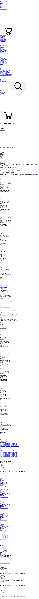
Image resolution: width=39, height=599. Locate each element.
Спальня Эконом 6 (3, 520)
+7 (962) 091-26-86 (3, 9)
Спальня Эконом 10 (3, 490)
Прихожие (2, 47)
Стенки (1, 57)
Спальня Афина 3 (3, 479)
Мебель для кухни (5, 535)
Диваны (1, 37)
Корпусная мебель (5, 532)
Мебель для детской (5, 534)
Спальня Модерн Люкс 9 (4, 501)
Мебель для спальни (5, 537)
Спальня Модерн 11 (3, 512)
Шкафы (1, 48)
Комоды (1, 52)
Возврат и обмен (5, 541)
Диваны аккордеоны (4, 40)
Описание (4, 149)
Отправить (2, 567)
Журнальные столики (4, 46)
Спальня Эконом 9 (3, 523)
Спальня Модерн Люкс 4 (4, 494)
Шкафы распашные (3, 50)
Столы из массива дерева (4, 80)
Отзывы (1, 3)
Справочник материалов (4, 90)
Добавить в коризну (3, 129)
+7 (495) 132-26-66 (3, 8)
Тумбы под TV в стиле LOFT (5, 70)
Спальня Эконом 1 (3, 509)
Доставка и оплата (3, 2)
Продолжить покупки (11, 557)
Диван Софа (2, 41)
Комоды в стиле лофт (4, 69)
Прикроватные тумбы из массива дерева (7, 79)
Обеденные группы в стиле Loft (6, 74)
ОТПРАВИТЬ (3, 473)
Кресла (1, 43)
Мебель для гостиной (6, 533)
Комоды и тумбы (3, 51)
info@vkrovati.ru (3, 554)
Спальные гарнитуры (4, 66)
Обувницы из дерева (4, 78)
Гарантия (4, 542)
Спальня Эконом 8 (3, 483)
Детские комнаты (3, 60)
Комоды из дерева (3, 77)
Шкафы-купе (2, 49)
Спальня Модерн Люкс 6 (4, 505)
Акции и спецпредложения (7, 543)
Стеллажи (2, 56)
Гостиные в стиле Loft (4, 76)
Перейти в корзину (3, 557)
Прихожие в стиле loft (4, 71)
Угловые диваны (3, 39)
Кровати (1, 64)
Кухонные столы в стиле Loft (5, 75)
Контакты (2, 4)
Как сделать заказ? (3, 1)
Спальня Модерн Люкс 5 (4, 527)
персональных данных (13, 471)
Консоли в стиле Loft (4, 73)
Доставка (4, 150)
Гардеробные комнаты (4, 45)
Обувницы (2, 55)
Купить (1, 477)
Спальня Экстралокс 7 (4, 516)
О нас (1, 0)
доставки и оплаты (34, 174)
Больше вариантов (3, 287)
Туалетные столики (3, 58)
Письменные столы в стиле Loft (5, 72)
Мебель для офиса (5, 536)
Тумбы (1, 53)
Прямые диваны (3, 38)
